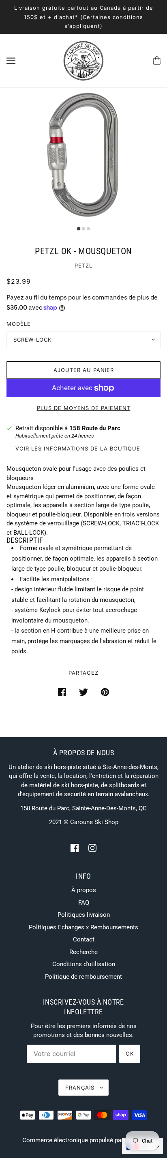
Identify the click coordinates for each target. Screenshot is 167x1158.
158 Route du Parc (94, 428)
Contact (83, 939)
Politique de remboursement (83, 976)
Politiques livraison (84, 914)
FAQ (83, 902)
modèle (18, 324)
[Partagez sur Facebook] (62, 692)
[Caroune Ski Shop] (83, 60)
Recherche (83, 952)
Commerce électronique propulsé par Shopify (83, 1140)
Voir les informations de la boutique (77, 449)
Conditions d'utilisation (83, 964)
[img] (75, 847)
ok (130, 1053)
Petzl (83, 265)
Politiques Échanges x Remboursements (83, 927)
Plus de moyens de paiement (84, 408)
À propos (83, 890)
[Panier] (157, 60)
